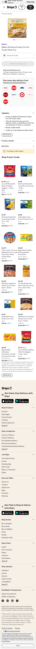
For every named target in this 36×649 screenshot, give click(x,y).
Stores (4, 461)
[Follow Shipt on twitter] (17, 601)
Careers (5, 485)
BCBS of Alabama (8, 596)
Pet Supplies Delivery (9, 440)
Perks (4, 532)
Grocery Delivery (8, 435)
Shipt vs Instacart (8, 470)
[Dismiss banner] (3, 2)
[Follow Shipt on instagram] (7, 601)
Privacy (17, 628)
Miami (4, 552)
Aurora (4, 573)
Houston (5, 555)
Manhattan (6, 558)
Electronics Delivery (9, 443)
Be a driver (6, 526)
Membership (6, 464)
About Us (5, 482)
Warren (4, 576)
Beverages (6, 414)
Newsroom (6, 487)
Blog (3, 490)
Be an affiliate (7, 529)
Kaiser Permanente (9, 594)
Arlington (5, 570)
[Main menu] (4, 7)
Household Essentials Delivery (13, 446)
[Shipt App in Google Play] (22, 401)
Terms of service (7, 628)
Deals (4, 472)
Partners (5, 493)
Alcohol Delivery (8, 438)
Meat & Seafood (8, 423)
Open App (30, 2)
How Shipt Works (8, 458)
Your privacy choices (13, 631)
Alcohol (4, 411)
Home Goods (7, 417)
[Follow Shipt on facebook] (3, 601)
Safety (4, 535)
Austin (4, 547)
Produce (5, 420)
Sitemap (5, 496)
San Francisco (7, 550)
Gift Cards (6, 467)
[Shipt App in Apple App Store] (8, 401)
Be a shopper (7, 523)
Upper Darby (7, 579)
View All (4, 425)
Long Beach (6, 582)
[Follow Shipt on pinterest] (12, 601)
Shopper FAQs (7, 537)
